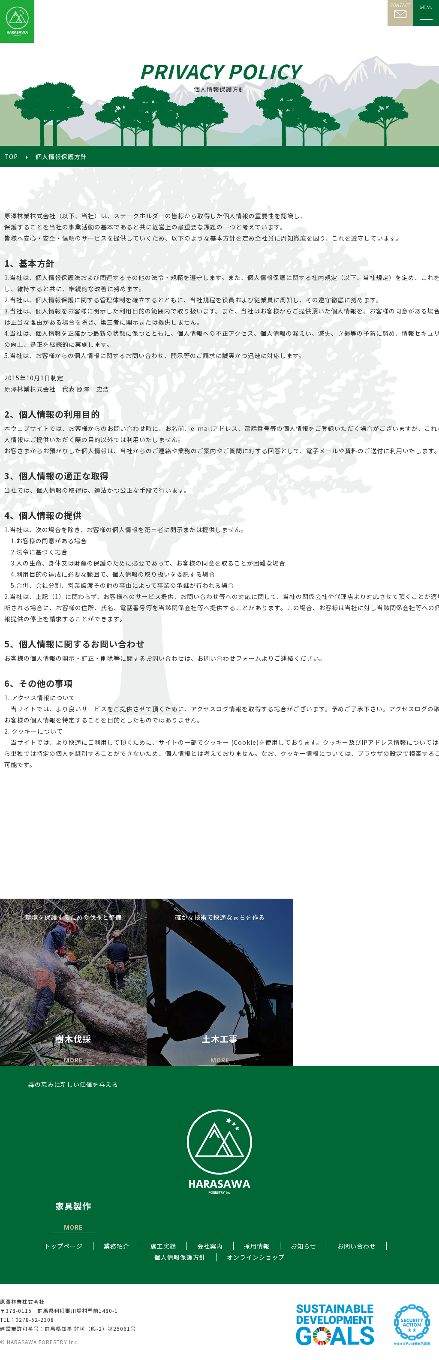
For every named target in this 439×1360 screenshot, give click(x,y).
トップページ (63, 1246)
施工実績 (163, 1246)
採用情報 (257, 1246)
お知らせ (303, 1246)
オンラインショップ (256, 1257)
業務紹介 (116, 1246)
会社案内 (210, 1246)
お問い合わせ (356, 1246)
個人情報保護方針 (180, 1257)
